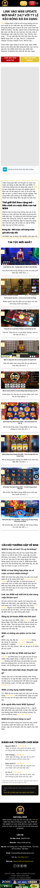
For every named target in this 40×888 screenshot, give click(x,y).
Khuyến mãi (5, 685)
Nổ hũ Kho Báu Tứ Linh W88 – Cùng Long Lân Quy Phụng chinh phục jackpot (20, 520)
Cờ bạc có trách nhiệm (20, 878)
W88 (2, 23)
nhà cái (35, 819)
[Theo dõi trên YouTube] (25, 865)
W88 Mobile (10, 695)
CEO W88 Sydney (23, 714)
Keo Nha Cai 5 (23, 857)
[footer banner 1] (20, 882)
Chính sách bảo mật (20, 876)
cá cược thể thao (25, 640)
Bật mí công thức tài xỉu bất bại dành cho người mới (20, 360)
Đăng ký (27, 620)
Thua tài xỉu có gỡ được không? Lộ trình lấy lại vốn (20, 329)
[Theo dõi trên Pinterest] (21, 865)
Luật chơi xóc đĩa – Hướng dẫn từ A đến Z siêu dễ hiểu (20, 267)
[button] (37, 3)
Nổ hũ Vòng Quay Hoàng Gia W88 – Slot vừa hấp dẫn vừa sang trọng (20, 455)
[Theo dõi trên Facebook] (14, 865)
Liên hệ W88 (9, 874)
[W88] (9, 3)
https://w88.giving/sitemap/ (23, 861)
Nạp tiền (4, 657)
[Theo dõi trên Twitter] (18, 865)
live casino (22, 642)
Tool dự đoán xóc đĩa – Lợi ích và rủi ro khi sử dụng (20, 298)
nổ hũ (19, 644)
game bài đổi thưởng (29, 644)
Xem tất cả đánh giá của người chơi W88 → (20, 792)
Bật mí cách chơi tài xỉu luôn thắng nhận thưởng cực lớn (20, 391)
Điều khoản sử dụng (26, 874)
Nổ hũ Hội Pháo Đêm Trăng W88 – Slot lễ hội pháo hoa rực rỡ (20, 422)
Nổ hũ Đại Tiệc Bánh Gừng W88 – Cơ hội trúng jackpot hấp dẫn (20, 487)
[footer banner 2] (20, 886)
